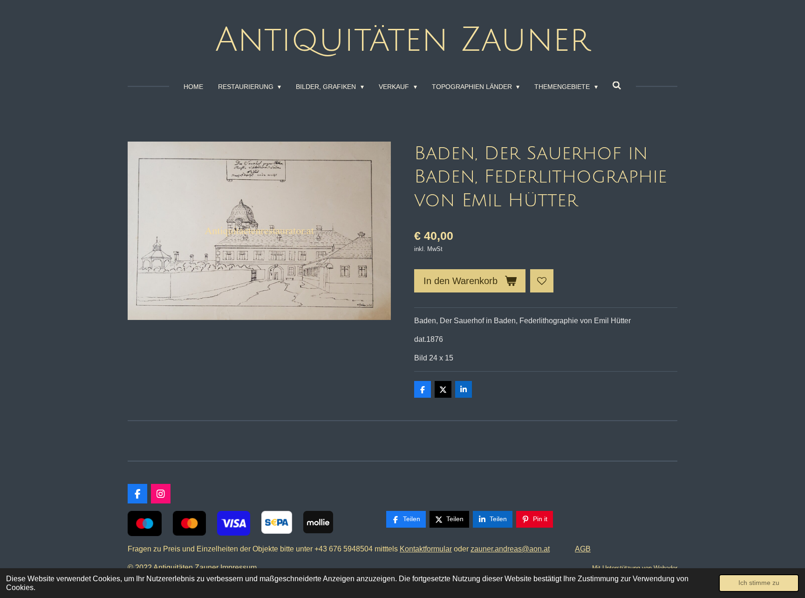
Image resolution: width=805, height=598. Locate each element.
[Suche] (617, 85)
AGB (583, 549)
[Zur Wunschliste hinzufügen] (541, 280)
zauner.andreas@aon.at (510, 549)
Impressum (240, 567)
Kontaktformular (426, 549)
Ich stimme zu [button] (758, 582)
